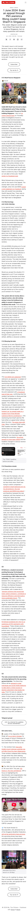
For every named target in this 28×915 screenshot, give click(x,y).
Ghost (13, 909)
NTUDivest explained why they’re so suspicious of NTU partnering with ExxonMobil (13, 624)
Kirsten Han (14, 34)
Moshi (18, 909)
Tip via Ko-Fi (14, 70)
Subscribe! (14, 64)
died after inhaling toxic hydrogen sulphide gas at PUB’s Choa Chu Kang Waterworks (13, 749)
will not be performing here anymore (13, 834)
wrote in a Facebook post (10, 176)
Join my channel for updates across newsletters (14, 722)
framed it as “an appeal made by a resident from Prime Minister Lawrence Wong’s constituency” (12, 414)
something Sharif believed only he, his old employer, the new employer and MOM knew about (14, 489)
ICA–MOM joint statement (13, 377)
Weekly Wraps (14, 7)
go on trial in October (15, 736)
